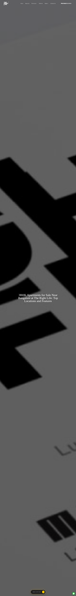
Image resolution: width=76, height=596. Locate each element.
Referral (41, 3)
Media (46, 3)
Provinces (33, 3)
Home (21, 3)
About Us (27, 3)
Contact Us (53, 3)
